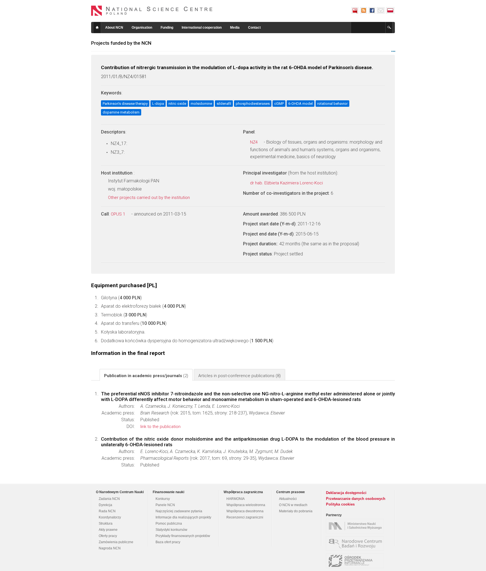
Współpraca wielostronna (245, 505)
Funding (167, 28)
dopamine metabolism (121, 112)
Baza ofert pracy (168, 542)
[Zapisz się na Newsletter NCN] (381, 10)
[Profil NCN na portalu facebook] (371, 10)
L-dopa (158, 103)
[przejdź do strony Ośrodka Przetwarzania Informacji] (356, 561)
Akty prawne (108, 529)
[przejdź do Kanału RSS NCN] (363, 10)
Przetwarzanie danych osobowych (355, 499)
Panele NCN (165, 505)
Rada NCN (107, 511)
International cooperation (202, 28)
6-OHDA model (300, 103)
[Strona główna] (152, 11)
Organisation (142, 28)
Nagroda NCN (110, 548)
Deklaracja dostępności (346, 493)
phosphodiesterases (253, 103)
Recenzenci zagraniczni (244, 517)
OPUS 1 (118, 214)
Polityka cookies (340, 504)
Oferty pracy (108, 536)
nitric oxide (177, 103)
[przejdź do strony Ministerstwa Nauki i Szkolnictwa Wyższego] (356, 526)
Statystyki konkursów (171, 529)
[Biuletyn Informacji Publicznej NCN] (355, 10)
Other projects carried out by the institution (149, 197)
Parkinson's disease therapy (125, 103)
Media (235, 28)
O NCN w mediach (293, 505)
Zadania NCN (109, 498)
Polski (390, 10)
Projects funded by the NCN (121, 43)
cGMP (279, 103)
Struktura (105, 523)
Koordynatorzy (110, 517)
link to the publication (160, 426)
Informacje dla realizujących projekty (183, 517)
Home (97, 27)
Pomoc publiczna (169, 523)
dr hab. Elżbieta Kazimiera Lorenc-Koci (287, 182)
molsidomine (201, 103)
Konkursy (163, 498)
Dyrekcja (105, 505)
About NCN (114, 28)
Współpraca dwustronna (245, 511)
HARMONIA (235, 498)
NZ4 (254, 142)
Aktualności (288, 498)
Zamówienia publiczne (116, 542)
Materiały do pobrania (295, 511)
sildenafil (224, 103)
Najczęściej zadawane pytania (179, 511)
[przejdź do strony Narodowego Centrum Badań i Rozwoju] (356, 543)
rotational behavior (332, 103)
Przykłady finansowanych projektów (183, 536)
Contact (254, 28)
